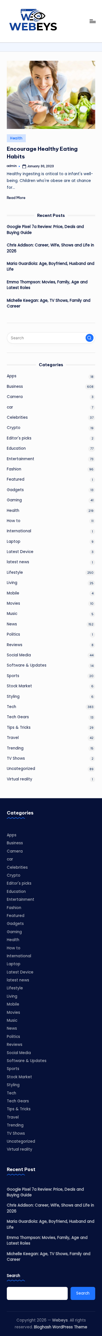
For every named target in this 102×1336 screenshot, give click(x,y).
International (19, 531)
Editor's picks (19, 438)
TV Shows (16, 758)
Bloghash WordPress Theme (60, 1327)
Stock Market (19, 686)
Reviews (14, 645)
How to (13, 520)
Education (16, 448)
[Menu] (92, 21)
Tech (11, 706)
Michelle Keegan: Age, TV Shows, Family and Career (48, 303)
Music (12, 613)
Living (12, 582)
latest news (18, 562)
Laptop (13, 541)
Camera (15, 396)
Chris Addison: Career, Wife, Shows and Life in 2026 (50, 248)
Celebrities (17, 417)
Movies (13, 603)
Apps (11, 376)
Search (13, 1275)
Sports (13, 676)
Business (15, 386)
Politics (13, 634)
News (12, 624)
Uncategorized (21, 768)
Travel (13, 737)
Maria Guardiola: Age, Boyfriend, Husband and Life (50, 266)
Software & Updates (26, 665)
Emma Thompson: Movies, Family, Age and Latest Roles (47, 284)
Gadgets (15, 490)
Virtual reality (19, 779)
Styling (13, 696)
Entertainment (20, 459)
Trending (15, 748)
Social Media (19, 655)
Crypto (13, 427)
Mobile (13, 593)
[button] (90, 338)
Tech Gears (18, 717)
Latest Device (20, 551)
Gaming (14, 500)
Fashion (14, 469)
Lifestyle (15, 572)
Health (16, 138)
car (10, 407)
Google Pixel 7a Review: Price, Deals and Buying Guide (45, 229)
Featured (15, 479)
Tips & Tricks (19, 727)
